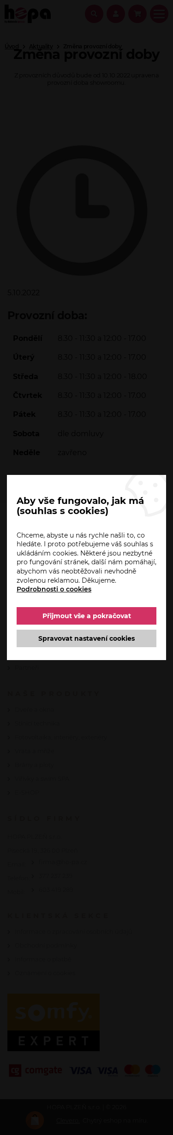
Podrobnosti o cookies (54, 589)
